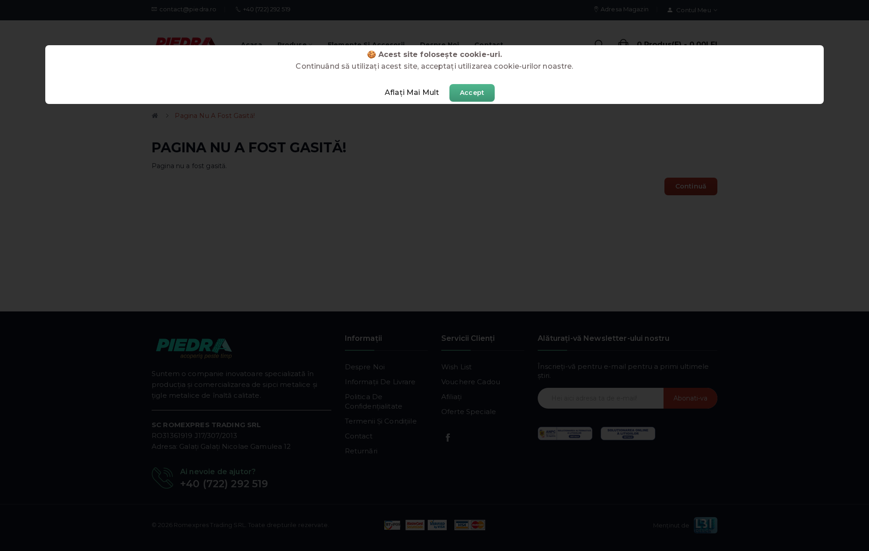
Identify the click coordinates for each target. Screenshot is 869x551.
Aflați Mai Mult (412, 92)
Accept (472, 93)
